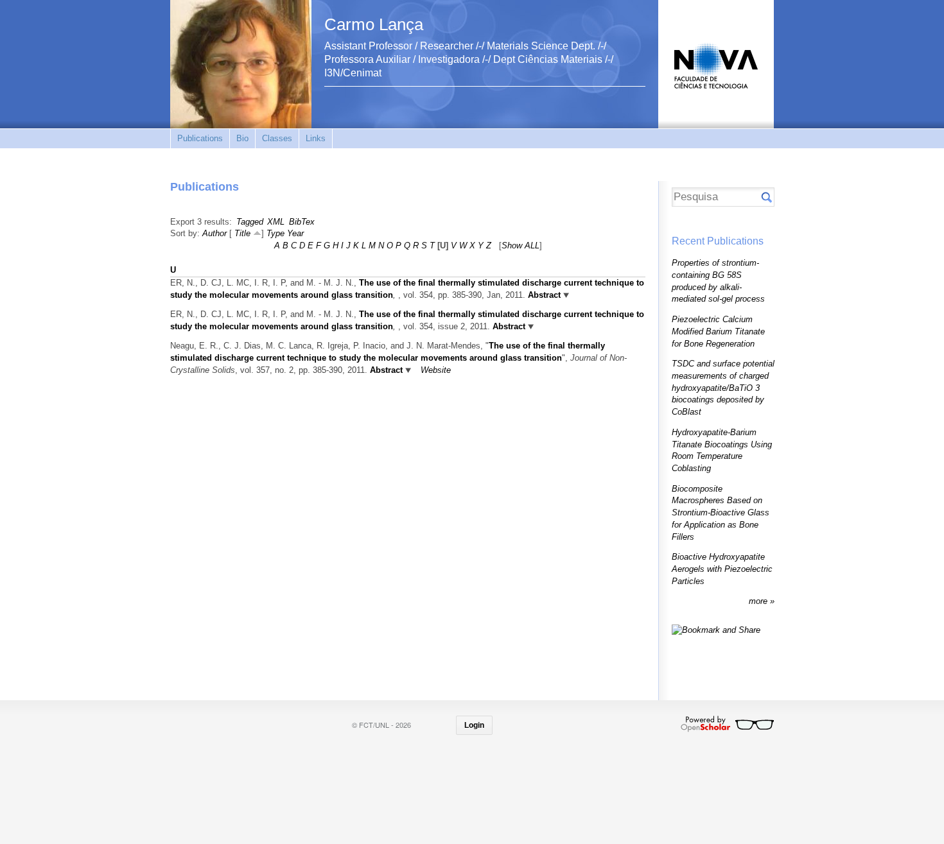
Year (295, 233)
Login (474, 725)
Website (436, 370)
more (759, 601)
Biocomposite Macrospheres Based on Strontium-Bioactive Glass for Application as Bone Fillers (720, 513)
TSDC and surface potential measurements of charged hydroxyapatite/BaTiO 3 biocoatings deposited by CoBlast (723, 388)
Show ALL (520, 245)
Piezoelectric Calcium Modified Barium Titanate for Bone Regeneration (718, 331)
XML (275, 222)
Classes (277, 138)
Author (214, 233)
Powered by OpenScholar (727, 724)
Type (275, 233)
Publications (200, 138)
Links (316, 138)
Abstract (544, 295)
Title (242, 233)
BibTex (302, 222)
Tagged (249, 222)
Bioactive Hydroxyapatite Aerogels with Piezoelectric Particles (722, 568)
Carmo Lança (373, 24)
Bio (242, 138)
